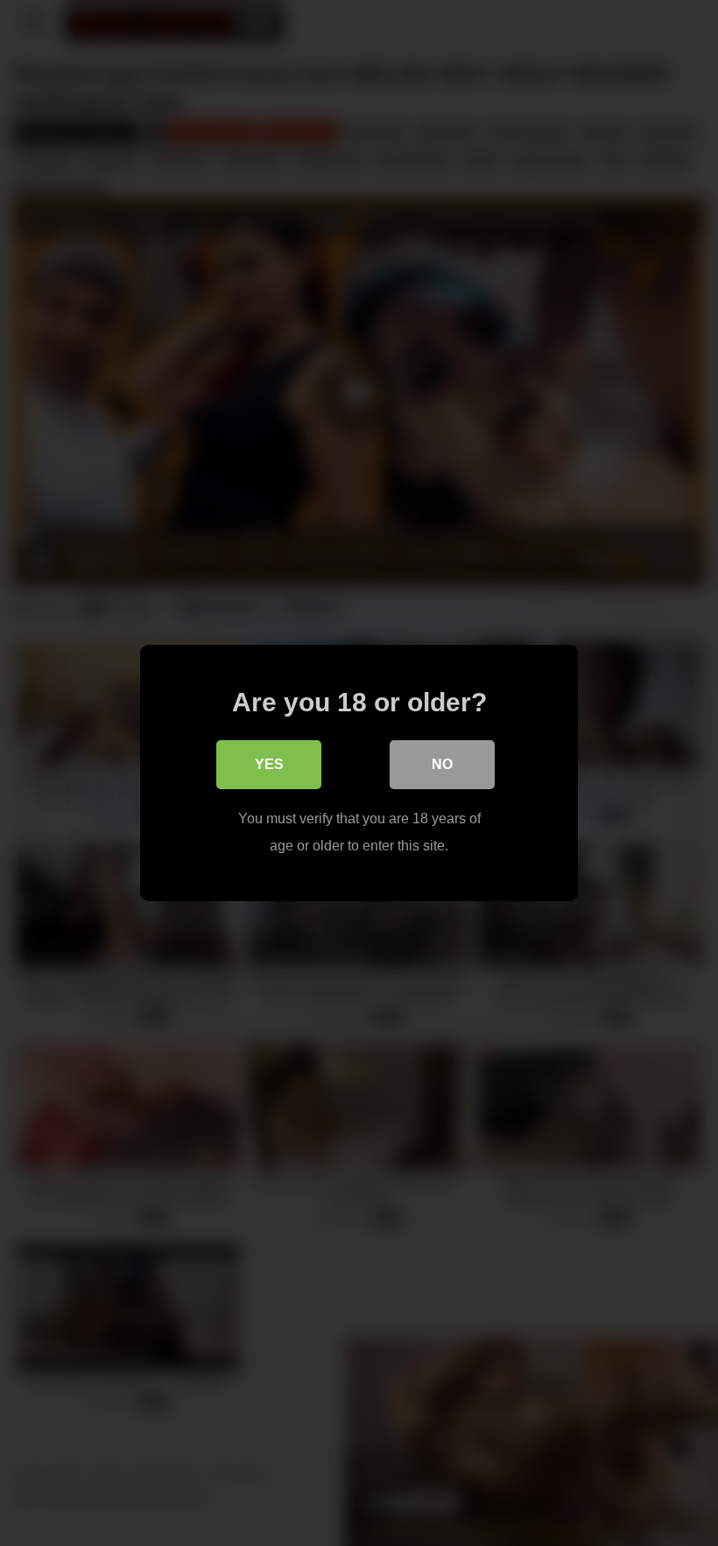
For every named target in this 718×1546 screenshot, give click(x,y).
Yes (269, 764)
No (442, 764)
